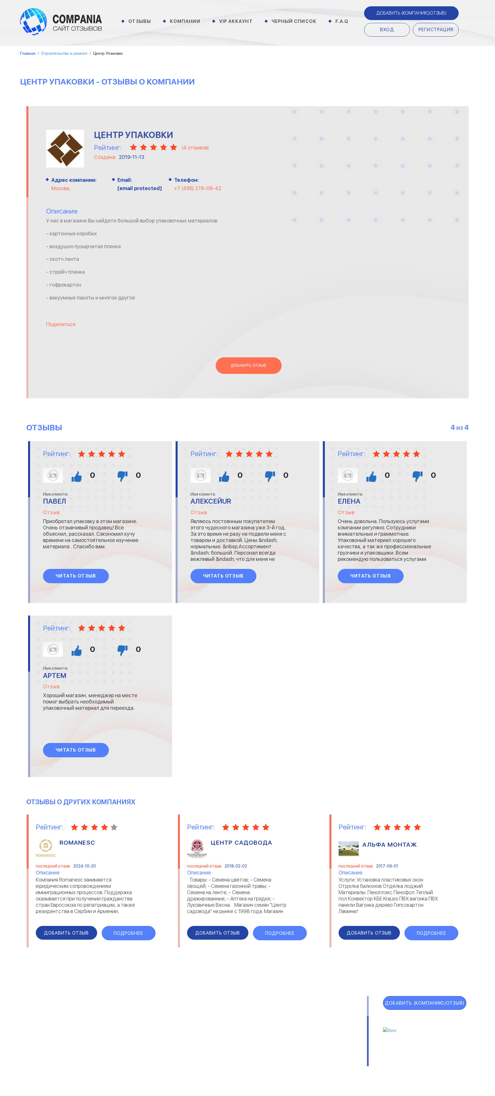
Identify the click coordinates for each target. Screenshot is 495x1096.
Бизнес (110, 1029)
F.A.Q (342, 21)
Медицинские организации (320, 1044)
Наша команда (334, 1064)
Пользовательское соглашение (175, 1064)
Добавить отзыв (248, 366)
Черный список (294, 21)
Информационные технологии (222, 1029)
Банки (109, 1022)
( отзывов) (195, 148)
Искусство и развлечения (218, 1037)
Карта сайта (52, 1065)
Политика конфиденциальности (265, 1064)
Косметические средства (218, 1044)
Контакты (115, 1064)
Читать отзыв (76, 576)
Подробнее (128, 933)
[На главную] (61, 21)
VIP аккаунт (50, 1027)
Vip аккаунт (236, 21)
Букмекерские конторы (128, 1037)
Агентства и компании (128, 1014)
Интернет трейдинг (211, 1022)
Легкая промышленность (320, 1022)
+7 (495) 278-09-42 (197, 188)
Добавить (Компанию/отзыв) (411, 13)
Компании (185, 21)
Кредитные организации (319, 1014)
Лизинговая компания (316, 1029)
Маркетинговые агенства (320, 1037)
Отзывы (139, 21)
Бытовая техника (122, 1044)
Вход (387, 29)
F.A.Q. (37, 1052)
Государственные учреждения (222, 1014)
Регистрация (436, 29)
